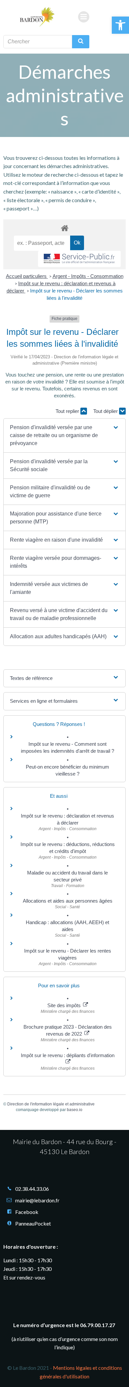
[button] (120, 25)
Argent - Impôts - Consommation (88, 276)
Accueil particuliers (27, 276)
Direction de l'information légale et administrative (51, 1104)
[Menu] (83, 16)
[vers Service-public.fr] (79, 259)
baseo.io (74, 1109)
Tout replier (68, 411)
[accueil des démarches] (64, 228)
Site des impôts (64, 1005)
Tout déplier (106, 411)
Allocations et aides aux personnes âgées (67, 901)
